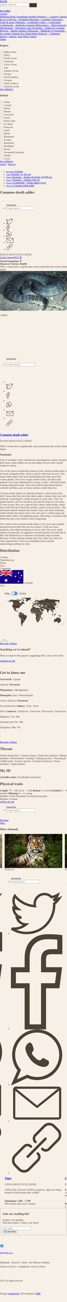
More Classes (29, 36)
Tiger (8, 1178)
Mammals (5, 16)
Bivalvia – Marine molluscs (14, 31)
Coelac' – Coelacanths (50, 22)
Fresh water (9, 121)
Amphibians (22, 16)
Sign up (11, 164)
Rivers (7, 149)
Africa (7, 55)
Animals (16, 33)
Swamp (7, 139)
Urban (7, 102)
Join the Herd (10, 1232)
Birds (13, 16)
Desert (7, 108)
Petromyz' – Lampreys (48, 16)
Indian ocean (10, 52)
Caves (7, 158)
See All (3, 89)
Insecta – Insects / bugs (11, 36)
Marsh (7, 133)
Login (3, 164)
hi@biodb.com (6, 1253)
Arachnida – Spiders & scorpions (48, 28)
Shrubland (9, 146)
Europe (7, 74)
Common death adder (14, 434)
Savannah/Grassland (14, 152)
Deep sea (8, 127)
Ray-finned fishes (29, 33)
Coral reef (9, 114)
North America (11, 77)
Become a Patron (8, 643)
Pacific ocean (10, 58)
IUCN (18, 257)
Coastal (7, 105)
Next (2, 823)
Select (10, 89)
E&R (38, 1293)
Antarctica (9, 61)
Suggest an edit (7, 661)
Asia (6, 67)
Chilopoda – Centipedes (27, 22)
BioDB (3, 1)
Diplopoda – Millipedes (39, 31)
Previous (4, 820)
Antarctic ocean (11, 86)
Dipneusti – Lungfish (40, 19)
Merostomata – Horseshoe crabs (16, 28)
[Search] (33, 5)
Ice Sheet (8, 124)
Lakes (7, 130)
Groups (3, 14)
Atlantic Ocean (11, 70)
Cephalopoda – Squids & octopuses (18, 25)
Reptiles (33, 16)
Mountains (9, 136)
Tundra (7, 155)
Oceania (8, 80)
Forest (7, 117)
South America (11, 83)
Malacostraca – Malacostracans (51, 25)
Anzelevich (13, 1293)
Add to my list (7, 801)
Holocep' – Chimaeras (49, 33)
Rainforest (9, 143)
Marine (7, 111)
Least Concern (7, 257)
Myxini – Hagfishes (19, 19)
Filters (3, 39)
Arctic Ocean (10, 64)
